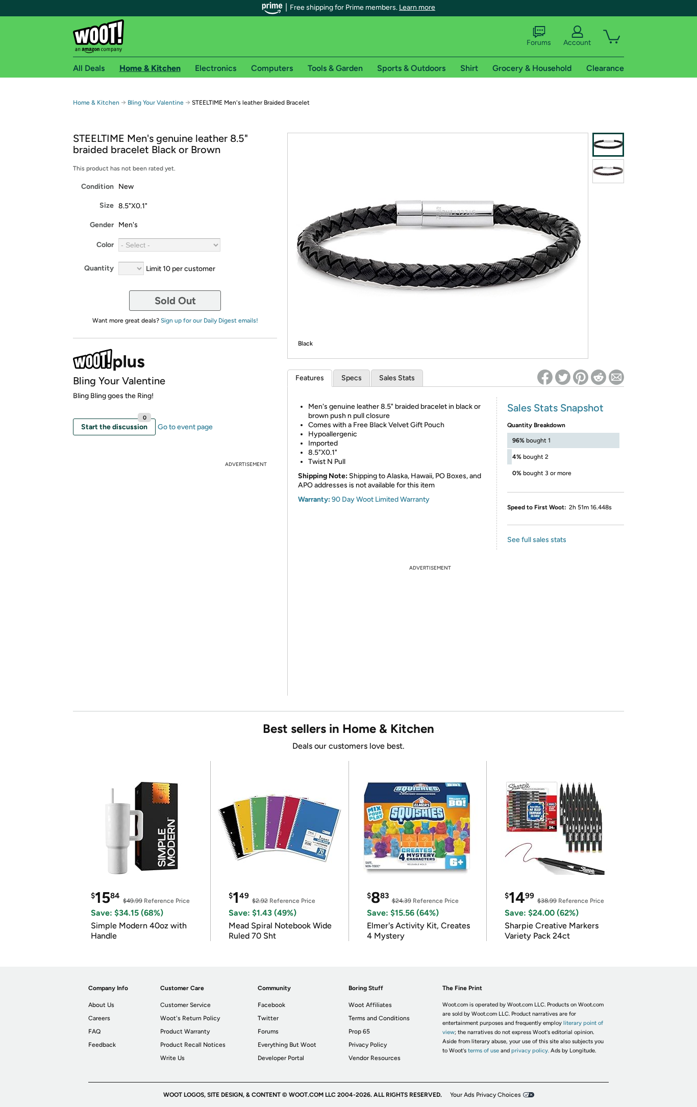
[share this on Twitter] (562, 377)
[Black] (608, 145)
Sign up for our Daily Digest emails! (209, 320)
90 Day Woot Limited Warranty (381, 499)
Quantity (99, 268)
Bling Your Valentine (156, 102)
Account (577, 42)
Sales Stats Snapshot (555, 408)
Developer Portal (281, 1058)
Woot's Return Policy (190, 1018)
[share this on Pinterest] (580, 377)
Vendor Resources (374, 1058)
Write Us (172, 1058)
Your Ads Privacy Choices (485, 1094)
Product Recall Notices (193, 1044)
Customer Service (185, 1004)
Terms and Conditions (379, 1018)
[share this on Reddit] (598, 377)
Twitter (268, 1018)
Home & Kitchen (96, 102)
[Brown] (608, 171)
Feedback (102, 1044)
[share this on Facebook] (545, 377)
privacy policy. (530, 1050)
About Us (101, 1004)
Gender (102, 224)
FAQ (94, 1031)
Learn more (417, 7)
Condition (97, 186)
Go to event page (185, 427)
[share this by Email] (616, 377)
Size (106, 205)
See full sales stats (536, 539)
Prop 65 (359, 1031)
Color (105, 244)
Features (309, 378)
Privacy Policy (367, 1044)
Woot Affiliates (370, 1004)
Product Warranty (185, 1031)
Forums (539, 42)
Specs (351, 378)
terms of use (483, 1050)
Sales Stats (397, 378)
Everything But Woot (287, 1044)
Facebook (271, 1004)
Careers (99, 1018)
